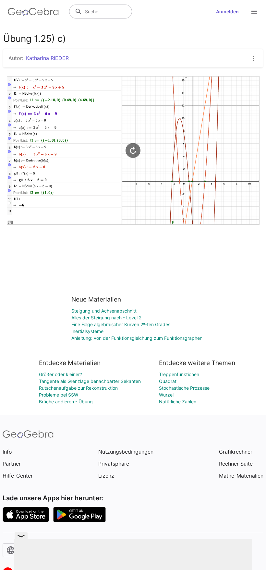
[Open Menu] (254, 12)
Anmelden (227, 11)
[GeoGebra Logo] (33, 12)
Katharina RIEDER (47, 58)
